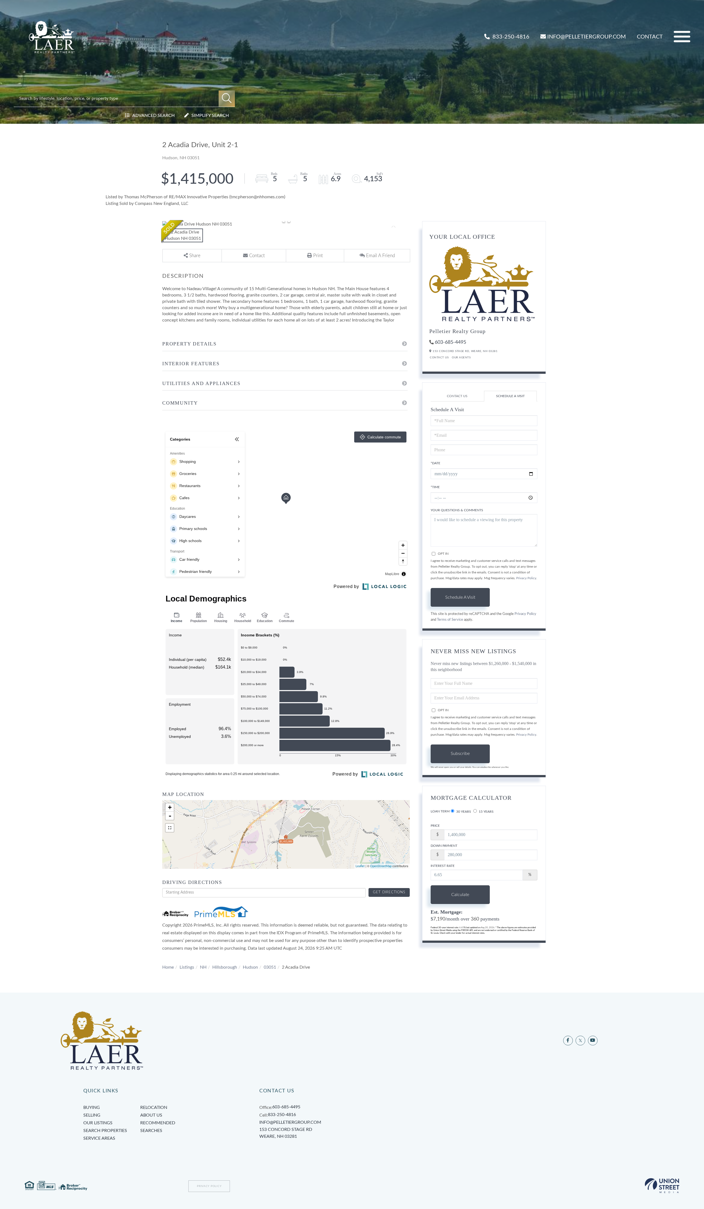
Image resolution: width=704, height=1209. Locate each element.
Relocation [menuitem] (153, 1107)
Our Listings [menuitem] (97, 1123)
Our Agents (461, 357)
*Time (435, 487)
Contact (650, 37)
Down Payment (444, 845)
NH (203, 967)
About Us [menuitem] (151, 1115)
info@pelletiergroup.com (586, 37)
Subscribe (460, 753)
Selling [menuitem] (91, 1115)
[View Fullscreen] (170, 828)
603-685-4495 (450, 342)
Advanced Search (153, 115)
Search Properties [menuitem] (105, 1130)
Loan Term (440, 811)
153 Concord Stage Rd (285, 1133)
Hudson (250, 967)
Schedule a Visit (510, 396)
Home (168, 967)
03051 (270, 967)
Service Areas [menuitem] (99, 1138)
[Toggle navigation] (682, 36)
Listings (187, 967)
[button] (227, 98)
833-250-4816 (510, 37)
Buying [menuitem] (91, 1107)
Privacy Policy (526, 578)
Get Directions (389, 892)
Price (435, 825)
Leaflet (360, 866)
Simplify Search (210, 115)
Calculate (460, 894)
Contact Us (439, 357)
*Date (435, 463)
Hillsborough (224, 967)
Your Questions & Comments (457, 510)
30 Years (463, 811)
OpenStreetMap (381, 866)
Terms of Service (450, 619)
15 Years (486, 811)
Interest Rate (443, 865)
